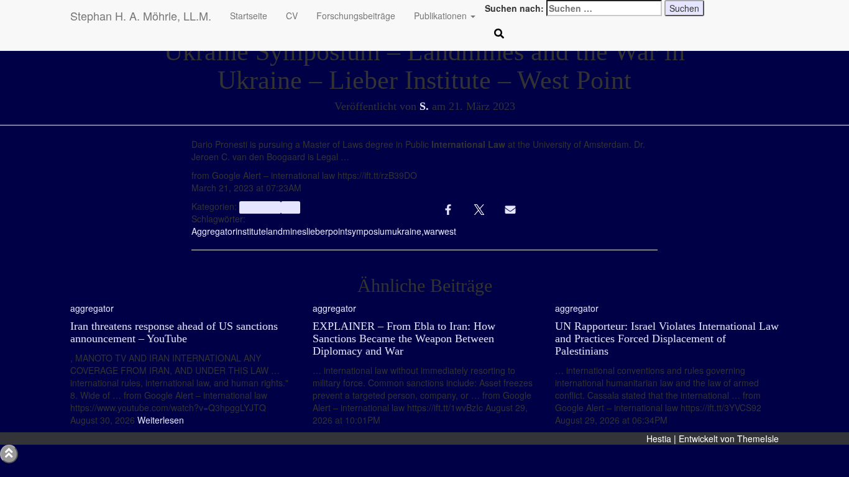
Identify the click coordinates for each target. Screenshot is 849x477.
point (337, 231)
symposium (369, 231)
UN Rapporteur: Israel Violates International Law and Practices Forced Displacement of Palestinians (667, 338)
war (431, 231)
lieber (317, 231)
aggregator (260, 207)
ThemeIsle (758, 438)
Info (290, 207)
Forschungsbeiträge (355, 15)
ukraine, (408, 231)
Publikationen (441, 15)
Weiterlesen (159, 420)
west (447, 231)
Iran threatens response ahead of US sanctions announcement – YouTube (174, 332)
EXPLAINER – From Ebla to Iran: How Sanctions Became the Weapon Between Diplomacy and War (404, 338)
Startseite (248, 15)
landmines (286, 231)
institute (251, 231)
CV (292, 15)
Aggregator (213, 231)
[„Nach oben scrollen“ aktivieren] (9, 454)
